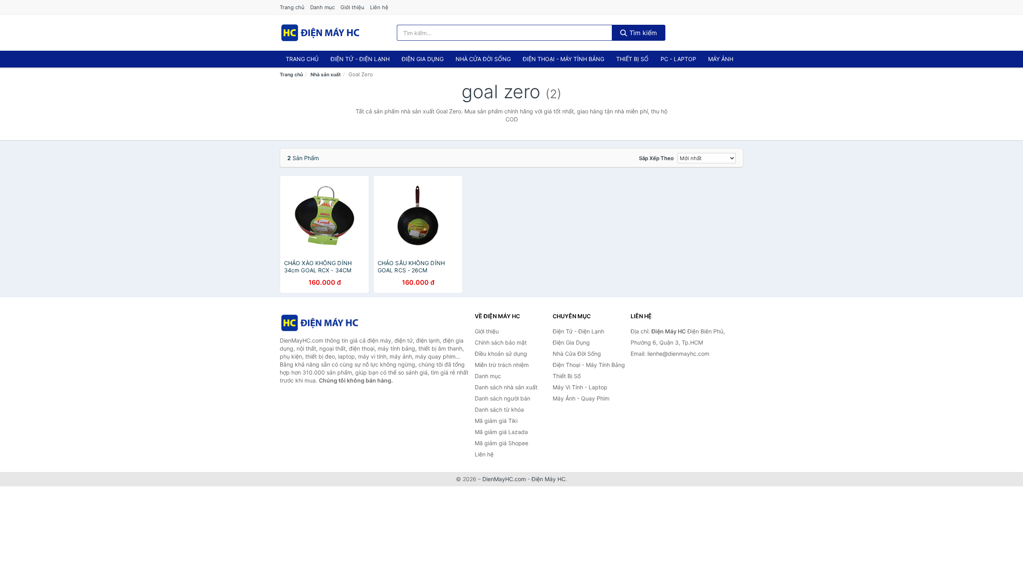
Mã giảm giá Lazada (501, 431)
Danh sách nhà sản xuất (506, 387)
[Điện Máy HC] (320, 323)
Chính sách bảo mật (501, 342)
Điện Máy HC (548, 479)
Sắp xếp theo (656, 158)
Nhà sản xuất (325, 74)
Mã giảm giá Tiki (496, 420)
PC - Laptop (678, 59)
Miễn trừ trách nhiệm (502, 364)
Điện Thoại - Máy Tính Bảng (563, 59)
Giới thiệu (352, 7)
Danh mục (322, 7)
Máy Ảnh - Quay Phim (581, 398)
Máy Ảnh (720, 59)
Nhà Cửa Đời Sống (483, 59)
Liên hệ (379, 7)
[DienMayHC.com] (320, 33)
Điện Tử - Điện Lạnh (360, 59)
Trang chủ (292, 7)
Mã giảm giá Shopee (501, 443)
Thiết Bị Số (632, 59)
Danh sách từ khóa (499, 409)
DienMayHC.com (504, 479)
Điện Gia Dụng (423, 59)
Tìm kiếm (642, 33)
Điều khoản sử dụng (501, 353)
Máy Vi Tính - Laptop (580, 387)
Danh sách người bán (502, 398)
